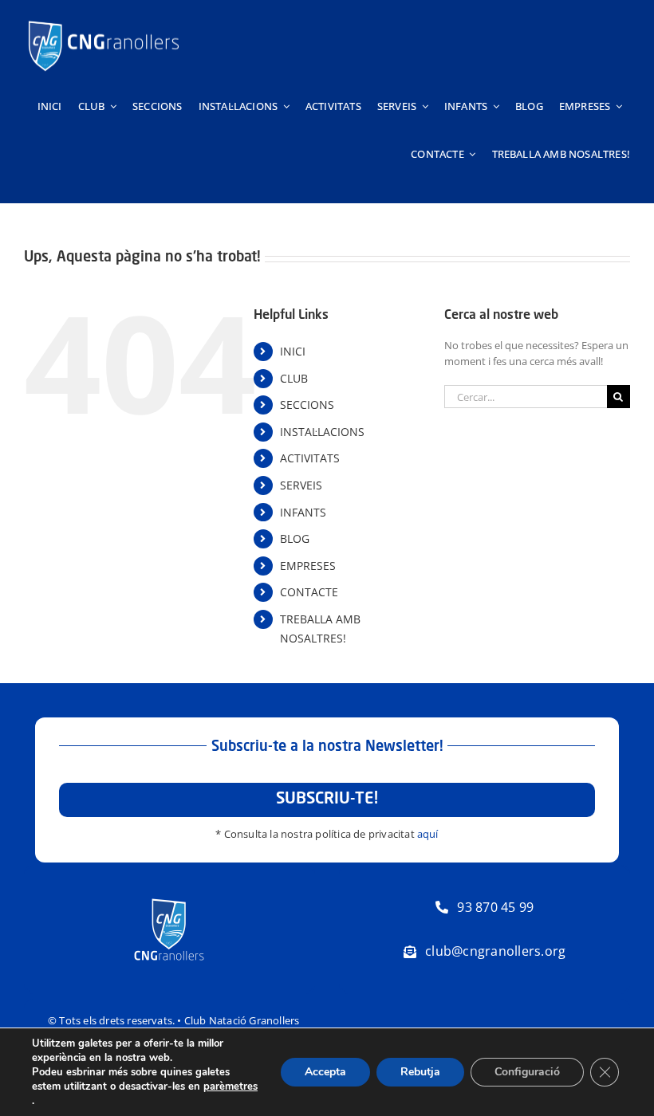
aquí (428, 834)
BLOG (294, 538)
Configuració (527, 1071)
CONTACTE (309, 591)
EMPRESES (308, 565)
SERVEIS (301, 485)
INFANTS (303, 512)
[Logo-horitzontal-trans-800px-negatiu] (103, 21)
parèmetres (230, 1086)
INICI (292, 351)
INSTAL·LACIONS (322, 431)
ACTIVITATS (310, 458)
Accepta (325, 1071)
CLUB (294, 378)
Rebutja (420, 1071)
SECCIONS (307, 404)
